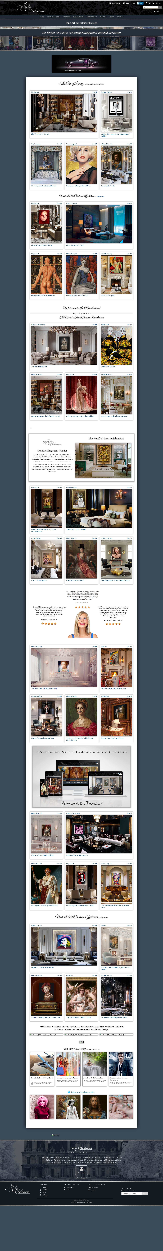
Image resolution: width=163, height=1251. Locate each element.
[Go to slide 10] (86, 26)
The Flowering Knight (39, 367)
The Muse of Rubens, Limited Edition (44, 689)
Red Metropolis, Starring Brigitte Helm (79, 906)
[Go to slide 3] (72, 26)
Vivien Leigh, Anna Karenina (76, 529)
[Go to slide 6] (78, 26)
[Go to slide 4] (74, 26)
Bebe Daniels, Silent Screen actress (113, 689)
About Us (90, 1189)
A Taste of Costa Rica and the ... (94, 1078)
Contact (120, 17)
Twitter (44, 1192)
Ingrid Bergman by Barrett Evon (42, 967)
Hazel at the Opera (108, 296)
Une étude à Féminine (39, 580)
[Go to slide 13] (92, 26)
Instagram (45, 1189)
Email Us (69, 1189)
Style (112, 17)
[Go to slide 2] (70, 26)
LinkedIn (45, 1190)
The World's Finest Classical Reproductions (81, 317)
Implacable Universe (108, 367)
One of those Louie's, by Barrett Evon (114, 416)
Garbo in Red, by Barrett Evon (41, 245)
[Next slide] (161, 28)
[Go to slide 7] (80, 26)
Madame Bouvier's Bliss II (75, 580)
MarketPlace (92, 17)
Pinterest (45, 1196)
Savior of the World (108, 186)
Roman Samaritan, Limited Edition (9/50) (45, 416)
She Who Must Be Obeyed (40, 134)
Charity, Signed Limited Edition (77, 296)
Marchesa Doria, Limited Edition (42, 855)
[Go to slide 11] (88, 26)
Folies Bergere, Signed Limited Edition (80, 416)
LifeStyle (66, 17)
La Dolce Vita (78, 17)
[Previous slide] (2, 28)
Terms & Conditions (93, 1187)
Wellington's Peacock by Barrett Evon (44, 906)
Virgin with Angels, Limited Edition (78, 1017)
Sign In (159, 11)
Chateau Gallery (53, 17)
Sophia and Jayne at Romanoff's (77, 855)
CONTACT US (130, 3)
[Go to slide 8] (82, 26)
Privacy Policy (92, 1190)
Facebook (45, 1187)
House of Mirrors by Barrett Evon (42, 738)
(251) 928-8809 (116, 3)
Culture (103, 17)
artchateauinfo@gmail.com (81, 1200)
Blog (44, 1194)
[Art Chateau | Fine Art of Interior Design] (30, 13)
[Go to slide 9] (84, 26)
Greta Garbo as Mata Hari (75, 245)
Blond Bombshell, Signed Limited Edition (115, 580)
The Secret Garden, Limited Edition (43, 186)
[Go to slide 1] (68, 26)
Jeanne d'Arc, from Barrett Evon (112, 738)
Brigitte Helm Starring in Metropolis (114, 1017)
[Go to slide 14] (94, 26)
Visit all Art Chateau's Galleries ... (81, 196)
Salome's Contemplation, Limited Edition (45, 1017)
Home (42, 17)
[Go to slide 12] (90, 26)
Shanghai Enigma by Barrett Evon (43, 296)
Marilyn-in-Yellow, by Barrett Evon (78, 186)
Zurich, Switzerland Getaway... (67, 1078)
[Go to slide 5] (76, 26)
